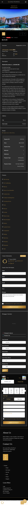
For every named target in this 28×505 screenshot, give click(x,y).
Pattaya (7, 476)
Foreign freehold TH (7, 488)
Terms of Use (19, 303)
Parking (5, 234)
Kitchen (5, 223)
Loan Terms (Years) (6, 357)
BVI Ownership (6, 491)
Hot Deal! (8, 37)
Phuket (7, 467)
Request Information (14, 307)
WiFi (5, 248)
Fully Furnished (7, 219)
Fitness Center (6, 215)
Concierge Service (7, 201)
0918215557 (12, 260)
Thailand (5, 465)
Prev (8, 377)
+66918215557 (20, 260)
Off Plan (16, 37)
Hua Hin (7, 472)
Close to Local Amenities (9, 190)
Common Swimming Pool (9, 197)
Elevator (5, 208)
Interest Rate (5, 351)
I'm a (3, 288)
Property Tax (5, 363)
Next (20, 377)
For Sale (4, 37)
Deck (5, 205)
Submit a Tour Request (14, 422)
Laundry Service (7, 226)
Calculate (5, 370)
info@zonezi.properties (14, 7)
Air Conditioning (7, 183)
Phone (3, 276)
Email (3, 282)
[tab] (3, 33)
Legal (4, 486)
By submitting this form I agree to (13, 303)
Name (3, 270)
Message (4, 292)
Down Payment (5, 345)
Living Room (6, 230)
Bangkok (7, 478)
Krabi (7, 474)
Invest (12, 37)
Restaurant (6, 245)
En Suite (5, 212)
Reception (6, 241)
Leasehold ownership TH (7, 489)
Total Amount (5, 339)
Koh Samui (8, 470)
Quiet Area (6, 237)
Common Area (7, 194)
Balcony (5, 186)
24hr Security (6, 179)
